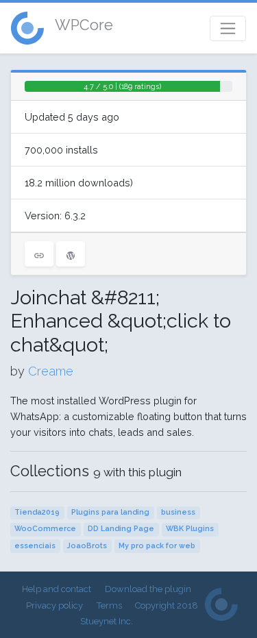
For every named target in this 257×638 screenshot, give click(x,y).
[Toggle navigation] (228, 28)
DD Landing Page (121, 528)
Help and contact (56, 589)
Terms (109, 605)
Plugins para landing (110, 512)
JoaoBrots (87, 545)
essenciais (35, 545)
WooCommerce (45, 528)
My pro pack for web (157, 545)
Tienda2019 (37, 512)
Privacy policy (54, 605)
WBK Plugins (190, 528)
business (178, 512)
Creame (50, 371)
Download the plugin (148, 589)
